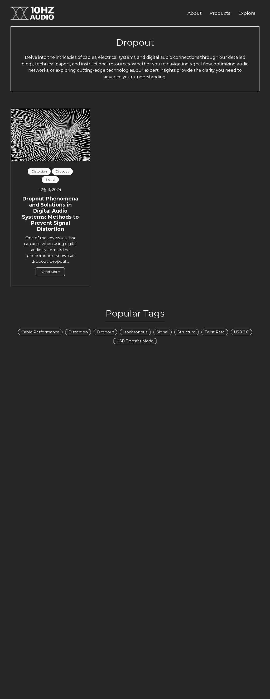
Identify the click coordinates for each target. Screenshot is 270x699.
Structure (186, 332)
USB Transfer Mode (135, 341)
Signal (162, 332)
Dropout (105, 332)
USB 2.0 (241, 332)
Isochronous (135, 332)
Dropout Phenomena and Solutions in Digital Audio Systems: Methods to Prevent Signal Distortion (50, 213)
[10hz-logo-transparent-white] (32, 13)
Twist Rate (215, 332)
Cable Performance (40, 332)
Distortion (78, 332)
